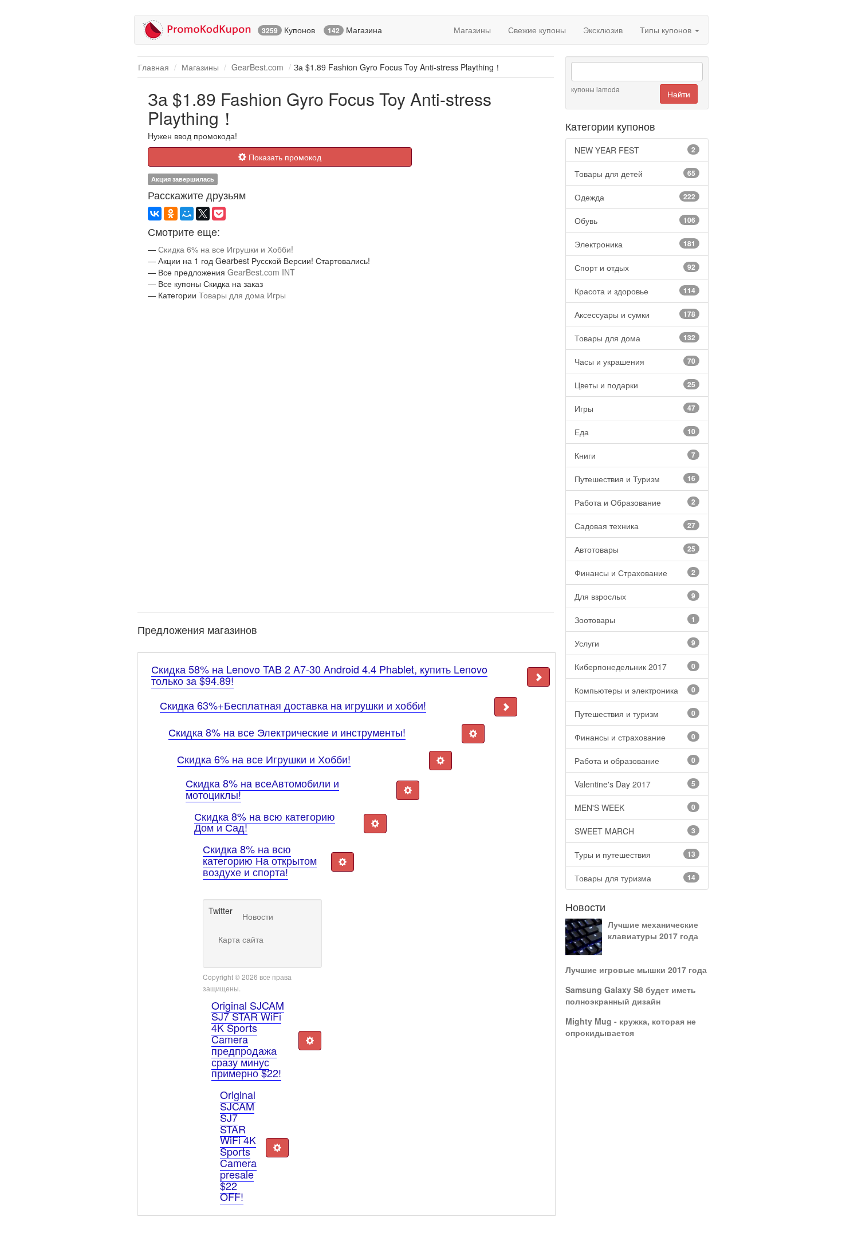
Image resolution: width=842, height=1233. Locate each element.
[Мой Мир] (187, 213)
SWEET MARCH (635, 831)
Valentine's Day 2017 (635, 784)
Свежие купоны (537, 30)
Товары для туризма (635, 878)
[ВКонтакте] (155, 213)
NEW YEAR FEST (635, 150)
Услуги (635, 643)
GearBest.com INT (261, 272)
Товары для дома (635, 338)
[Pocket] (219, 213)
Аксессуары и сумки (635, 314)
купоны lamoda (595, 89)
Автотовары (635, 549)
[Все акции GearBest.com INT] (139, 91)
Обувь (635, 220)
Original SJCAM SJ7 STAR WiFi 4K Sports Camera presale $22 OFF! (238, 1145)
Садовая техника (635, 525)
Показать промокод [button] (283, 157)
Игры (635, 408)
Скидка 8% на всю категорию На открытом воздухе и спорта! (260, 860)
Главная (153, 67)
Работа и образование (635, 760)
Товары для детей (635, 173)
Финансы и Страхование (635, 572)
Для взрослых (635, 596)
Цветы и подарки (635, 385)
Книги (635, 455)
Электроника (635, 244)
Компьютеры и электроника (635, 690)
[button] (538, 677)
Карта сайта (240, 939)
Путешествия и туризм (635, 713)
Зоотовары (635, 619)
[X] (203, 213)
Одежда (635, 197)
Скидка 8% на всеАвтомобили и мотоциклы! (262, 788)
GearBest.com (257, 67)
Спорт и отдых (635, 267)
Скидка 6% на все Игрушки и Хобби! (225, 249)
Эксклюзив (603, 30)
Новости (257, 916)
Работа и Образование (635, 502)
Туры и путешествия (635, 854)
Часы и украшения (635, 361)
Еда (635, 432)
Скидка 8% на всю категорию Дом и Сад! (264, 822)
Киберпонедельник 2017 (635, 666)
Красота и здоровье (635, 291)
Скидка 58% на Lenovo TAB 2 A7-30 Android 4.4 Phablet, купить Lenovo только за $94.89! (319, 674)
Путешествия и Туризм (635, 478)
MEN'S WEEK (635, 807)
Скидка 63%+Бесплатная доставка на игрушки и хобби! (293, 705)
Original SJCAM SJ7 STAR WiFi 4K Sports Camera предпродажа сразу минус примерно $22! (247, 1039)
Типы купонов (667, 30)
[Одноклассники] (171, 213)
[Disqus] (345, 455)
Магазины (472, 30)
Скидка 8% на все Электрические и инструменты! (287, 731)
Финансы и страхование (635, 737)
